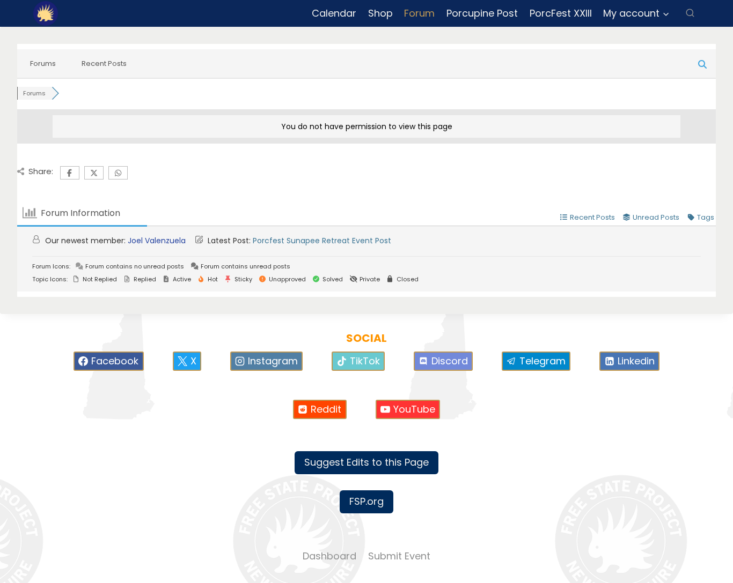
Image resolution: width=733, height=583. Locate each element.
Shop (380, 13)
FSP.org (366, 501)
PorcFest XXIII (561, 13)
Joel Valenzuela (157, 240)
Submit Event (399, 556)
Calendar (334, 13)
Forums (43, 63)
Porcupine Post (482, 13)
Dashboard (329, 556)
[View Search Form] (690, 13)
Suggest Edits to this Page (366, 462)
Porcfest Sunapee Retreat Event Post (322, 240)
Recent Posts (104, 63)
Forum (419, 13)
